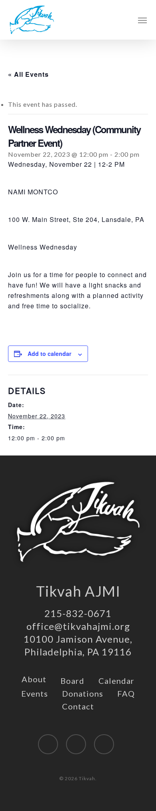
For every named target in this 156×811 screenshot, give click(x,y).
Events (34, 693)
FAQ (126, 693)
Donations (82, 693)
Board (72, 680)
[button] (142, 20)
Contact (78, 706)
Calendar (116, 680)
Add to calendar (49, 354)
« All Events (28, 74)
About (34, 679)
